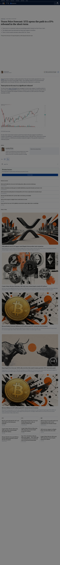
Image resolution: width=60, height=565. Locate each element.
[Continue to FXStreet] (57, 2)
